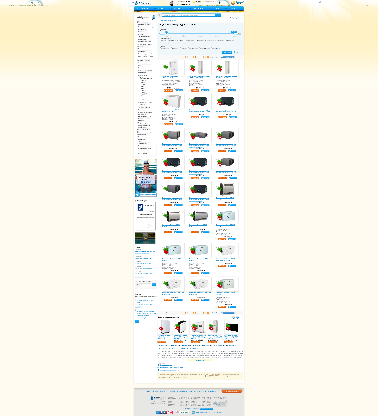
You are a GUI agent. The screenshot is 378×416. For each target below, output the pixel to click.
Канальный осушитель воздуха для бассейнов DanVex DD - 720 (226, 171)
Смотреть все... (139, 277)
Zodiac (200, 43)
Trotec (191, 43)
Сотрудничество (199, 8)
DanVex (200, 40)
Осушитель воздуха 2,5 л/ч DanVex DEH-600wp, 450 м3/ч (198, 337)
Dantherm (190, 40)
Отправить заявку (207, 408)
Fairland (220, 40)
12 (222, 57)
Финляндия (205, 48)
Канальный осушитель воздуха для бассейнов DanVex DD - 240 (172, 144)
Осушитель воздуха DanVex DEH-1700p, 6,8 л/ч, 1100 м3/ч (226, 76)
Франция (216, 48)
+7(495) (183, 2)
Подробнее (162, 342)
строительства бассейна (176, 351)
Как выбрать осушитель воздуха (169, 370)
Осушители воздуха (166, 365)
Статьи (217, 8)
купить (195, 90)
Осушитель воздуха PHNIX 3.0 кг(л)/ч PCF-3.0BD (231, 337)
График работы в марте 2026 (143, 268)
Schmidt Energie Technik (178, 43)
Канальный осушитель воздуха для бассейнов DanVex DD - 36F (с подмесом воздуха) (200, 145)
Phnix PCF (164, 348)
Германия (165, 48)
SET (175, 348)
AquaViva (172, 40)
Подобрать (227, 52)
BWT (181, 40)
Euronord (210, 40)
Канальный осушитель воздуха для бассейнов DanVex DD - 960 (172, 198)
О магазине (144, 8)
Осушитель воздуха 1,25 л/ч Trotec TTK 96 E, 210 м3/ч (173, 76)
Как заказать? (178, 8)
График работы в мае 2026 (143, 263)
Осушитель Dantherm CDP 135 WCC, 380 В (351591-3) (225, 259)
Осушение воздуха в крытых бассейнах (171, 367)
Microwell (230, 40)
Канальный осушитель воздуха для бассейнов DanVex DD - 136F (199, 110)
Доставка (161, 8)
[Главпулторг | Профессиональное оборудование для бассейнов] (143, 3)
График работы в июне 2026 (143, 258)
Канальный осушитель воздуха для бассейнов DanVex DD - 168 (226, 110)
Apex (163, 40)
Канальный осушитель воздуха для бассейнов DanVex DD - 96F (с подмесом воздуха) (200, 199)
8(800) (183, 4)
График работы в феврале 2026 (144, 273)
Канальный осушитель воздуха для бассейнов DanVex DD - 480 (172, 171)
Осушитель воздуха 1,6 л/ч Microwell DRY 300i (170, 110)
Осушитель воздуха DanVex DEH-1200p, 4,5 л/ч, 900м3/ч (199, 76)
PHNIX (164, 43)
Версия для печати (237, 18)
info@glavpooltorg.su (193, 408)
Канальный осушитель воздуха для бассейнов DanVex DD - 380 (226, 144)
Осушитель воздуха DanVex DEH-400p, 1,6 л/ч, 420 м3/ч (181, 337)
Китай (184, 48)
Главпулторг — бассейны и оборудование (158, 398)
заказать (169, 90)
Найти (218, 15)
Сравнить (179, 90)
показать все (229, 57)
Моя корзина (239, 2)
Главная (148, 391)
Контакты (232, 8)
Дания (175, 48)
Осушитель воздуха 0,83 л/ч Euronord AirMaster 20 (164, 337)
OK (154, 284)
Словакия (194, 48)
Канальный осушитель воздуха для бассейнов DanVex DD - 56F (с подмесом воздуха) (200, 172)
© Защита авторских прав (209, 391)
